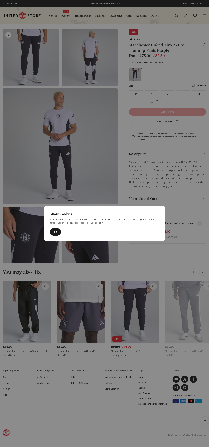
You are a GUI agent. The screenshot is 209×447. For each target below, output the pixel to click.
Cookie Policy (97, 222)
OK (55, 231)
